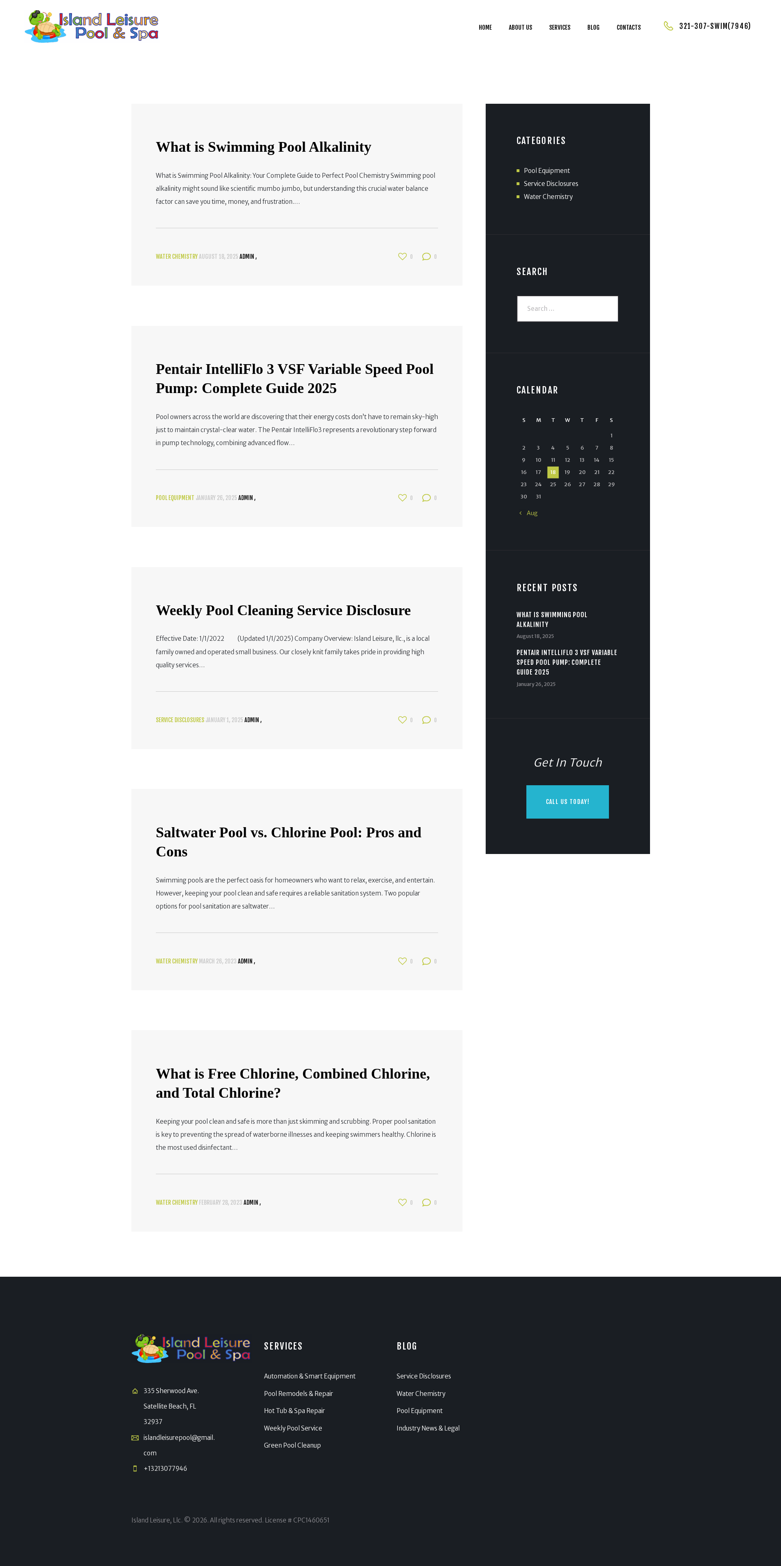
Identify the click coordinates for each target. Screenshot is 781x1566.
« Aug (529, 513)
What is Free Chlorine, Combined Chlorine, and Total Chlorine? (293, 1083)
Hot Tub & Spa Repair (294, 1411)
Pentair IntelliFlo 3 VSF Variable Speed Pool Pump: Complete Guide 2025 (295, 379)
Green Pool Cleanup (292, 1445)
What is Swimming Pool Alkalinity (263, 147)
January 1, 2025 (224, 719)
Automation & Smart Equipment (310, 1376)
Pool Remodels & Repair (298, 1394)
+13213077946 (165, 1468)
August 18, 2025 (218, 256)
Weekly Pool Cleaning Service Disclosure (283, 610)
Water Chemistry (177, 256)
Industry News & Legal (428, 1428)
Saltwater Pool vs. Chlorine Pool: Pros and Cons (288, 842)
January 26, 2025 (216, 497)
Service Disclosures (180, 719)
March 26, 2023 (218, 961)
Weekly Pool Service (293, 1428)
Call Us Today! (568, 802)
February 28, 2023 (220, 1202)
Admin (247, 256)
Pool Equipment (175, 497)
